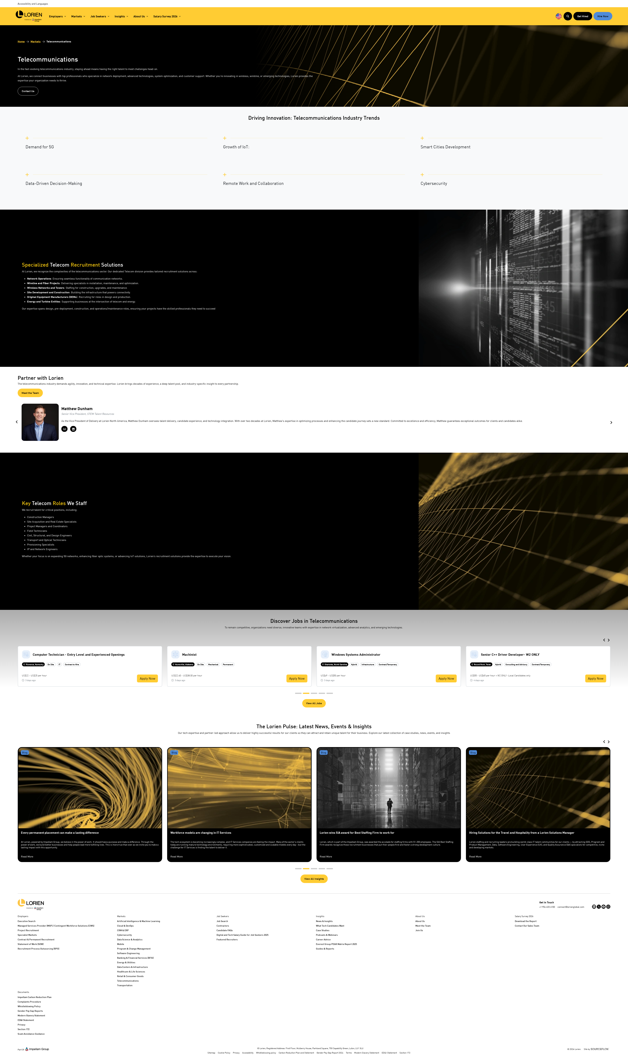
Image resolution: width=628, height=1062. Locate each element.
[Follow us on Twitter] (599, 907)
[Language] (559, 16)
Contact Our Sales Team (527, 925)
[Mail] (64, 429)
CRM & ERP (123, 930)
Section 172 (23, 1029)
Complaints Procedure (29, 1001)
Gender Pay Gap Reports (30, 1010)
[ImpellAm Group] (37, 1048)
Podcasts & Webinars (327, 934)
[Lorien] (29, 16)
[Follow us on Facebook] (604, 907)
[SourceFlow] (600, 1048)
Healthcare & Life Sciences (131, 971)
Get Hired (582, 16)
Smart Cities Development (446, 146)
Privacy (21, 1024)
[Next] (611, 422)
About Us (139, 16)
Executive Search (26, 921)
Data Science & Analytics (129, 939)
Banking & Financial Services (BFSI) (135, 957)
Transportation (124, 985)
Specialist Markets (27, 934)
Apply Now (147, 678)
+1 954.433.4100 (547, 906)
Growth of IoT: (236, 146)
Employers (56, 16)
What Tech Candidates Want (330, 925)
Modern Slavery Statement (31, 1015)
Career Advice (323, 939)
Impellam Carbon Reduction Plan (35, 997)
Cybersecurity (434, 183)
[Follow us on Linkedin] (594, 907)
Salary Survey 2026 (165, 16)
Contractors (223, 925)
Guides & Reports (325, 948)
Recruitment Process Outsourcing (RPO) (38, 948)
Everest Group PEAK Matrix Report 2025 (336, 944)
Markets (76, 16)
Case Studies (322, 930)
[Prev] (16, 422)
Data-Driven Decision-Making (54, 183)
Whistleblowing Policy (29, 1006)
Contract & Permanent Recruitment (36, 939)
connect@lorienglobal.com (571, 906)
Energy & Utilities (126, 962)
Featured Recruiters (227, 939)
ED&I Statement (26, 1020)
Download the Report (526, 921)
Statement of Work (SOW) (31, 944)
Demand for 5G (40, 146)
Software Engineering (128, 953)
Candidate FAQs (225, 930)
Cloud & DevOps (125, 925)
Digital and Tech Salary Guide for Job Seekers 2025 (242, 934)
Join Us (419, 930)
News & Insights (324, 921)
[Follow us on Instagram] (608, 907)
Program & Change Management (134, 948)
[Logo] (31, 904)
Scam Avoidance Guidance (31, 1033)
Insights (120, 16)
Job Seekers (98, 16)
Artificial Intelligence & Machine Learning (138, 921)
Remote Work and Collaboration (253, 183)
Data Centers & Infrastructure (132, 967)
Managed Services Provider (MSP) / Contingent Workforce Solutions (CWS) (56, 925)
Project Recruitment (28, 930)
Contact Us (28, 91)
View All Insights (314, 878)
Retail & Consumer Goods (130, 976)
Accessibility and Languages (33, 3)
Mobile (120, 944)
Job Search (222, 921)
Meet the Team (30, 392)
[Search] (568, 16)
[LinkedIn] (73, 429)
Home (21, 41)
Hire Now (602, 16)
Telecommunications (128, 980)
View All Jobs (314, 703)
